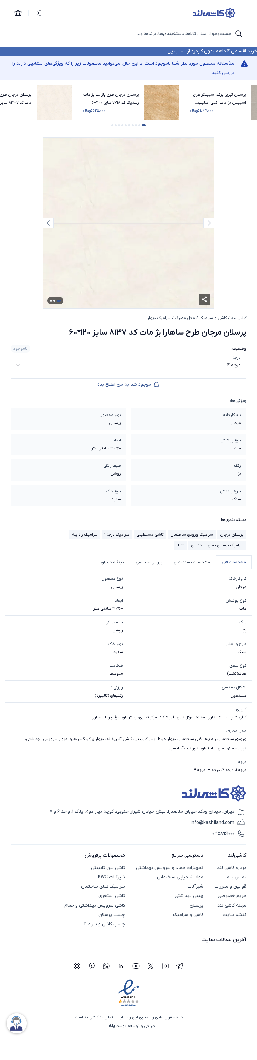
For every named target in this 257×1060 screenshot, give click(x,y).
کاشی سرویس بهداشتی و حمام (94, 905)
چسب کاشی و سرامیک (103, 924)
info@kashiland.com (212, 823)
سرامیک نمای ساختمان (103, 886)
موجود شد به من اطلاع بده (124, 384)
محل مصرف (185, 318)
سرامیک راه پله (85, 534)
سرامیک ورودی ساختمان (191, 534)
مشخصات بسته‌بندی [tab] (192, 562)
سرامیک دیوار (159, 318)
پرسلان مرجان (232, 534)
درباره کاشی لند (231, 868)
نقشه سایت (234, 915)
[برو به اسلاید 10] (112, 125)
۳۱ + (180, 545)
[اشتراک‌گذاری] (204, 299)
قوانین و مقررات (230, 886)
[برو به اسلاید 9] (116, 125)
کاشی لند (238, 318)
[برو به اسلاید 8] (119, 125)
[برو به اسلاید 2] (139, 125)
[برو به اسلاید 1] (144, 125)
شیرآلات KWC (111, 877)
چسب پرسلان (111, 915)
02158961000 (223, 833)
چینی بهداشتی (189, 896)
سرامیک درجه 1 (117, 534)
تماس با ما (236, 877)
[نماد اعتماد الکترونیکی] (128, 993)
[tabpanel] (128, 674)
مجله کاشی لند (231, 905)
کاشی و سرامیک (213, 318)
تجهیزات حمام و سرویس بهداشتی (169, 868)
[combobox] (128, 365)
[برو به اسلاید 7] (122, 125)
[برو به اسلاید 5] (129, 125)
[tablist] (128, 562)
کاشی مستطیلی (150, 534)
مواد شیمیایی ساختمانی (180, 877)
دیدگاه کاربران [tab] (112, 562)
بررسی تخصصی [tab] (149, 562)
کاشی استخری (111, 896)
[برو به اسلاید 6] (126, 125)
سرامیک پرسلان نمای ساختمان (217, 545)
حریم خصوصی (232, 896)
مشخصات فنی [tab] (234, 562)
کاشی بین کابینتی (108, 868)
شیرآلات (195, 886)
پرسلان (196, 905)
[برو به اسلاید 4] (133, 125)
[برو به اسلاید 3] (136, 125)
